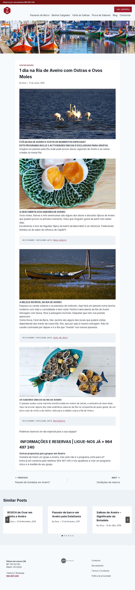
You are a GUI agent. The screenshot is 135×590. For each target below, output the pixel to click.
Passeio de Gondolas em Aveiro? (32, 480)
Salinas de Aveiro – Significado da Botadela (109, 516)
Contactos (125, 15)
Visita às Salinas (81, 15)
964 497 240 (29, 2)
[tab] (62, 535)
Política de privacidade (101, 576)
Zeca (24, 83)
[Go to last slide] (7, 520)
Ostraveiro (59, 421)
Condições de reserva (108, 480)
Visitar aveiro (26, 65)
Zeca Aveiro (59, 240)
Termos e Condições (100, 571)
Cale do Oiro (60, 338)
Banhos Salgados (61, 15)
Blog (115, 15)
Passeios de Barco (39, 15)
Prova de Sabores (101, 15)
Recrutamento (97, 566)
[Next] (128, 520)
